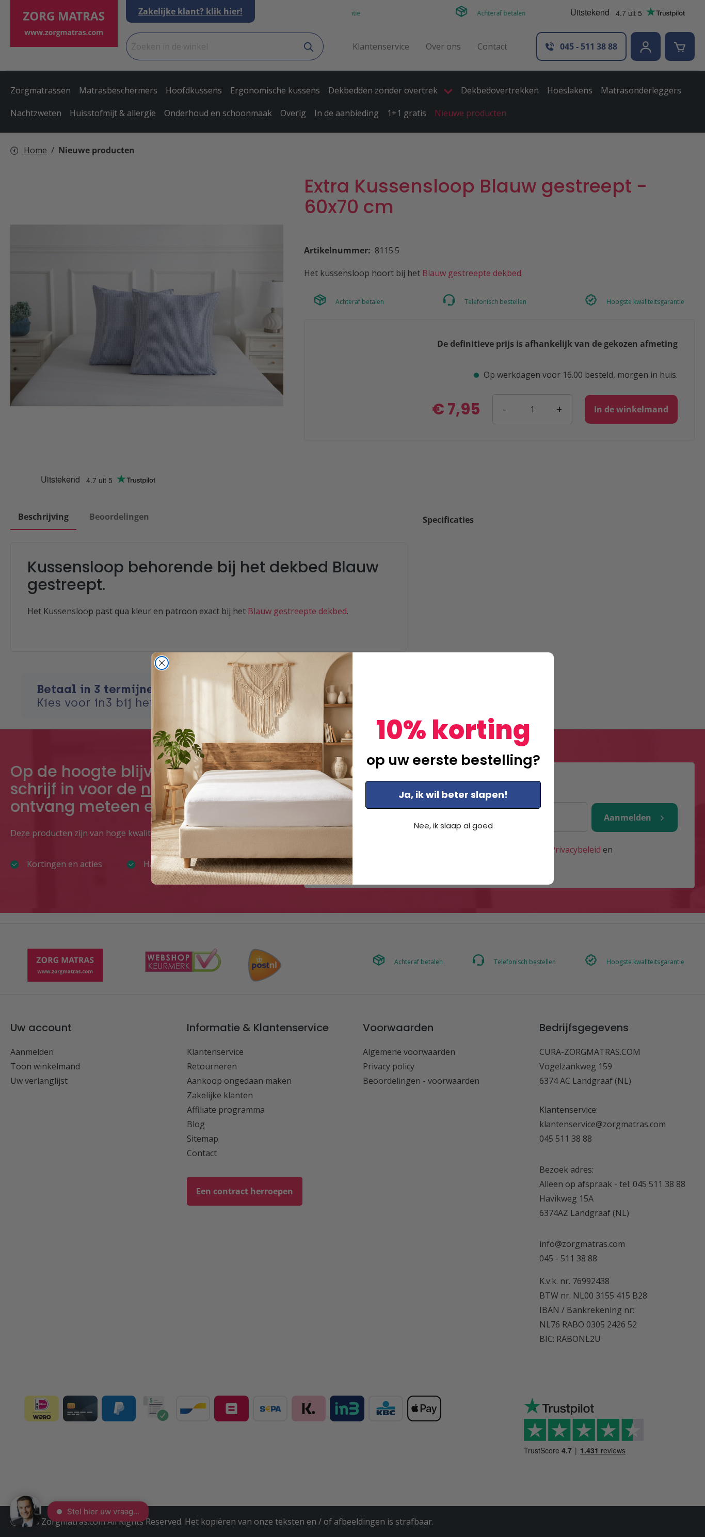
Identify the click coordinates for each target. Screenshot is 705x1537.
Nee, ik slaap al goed (453, 825)
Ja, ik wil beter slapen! (453, 794)
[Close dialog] (161, 663)
